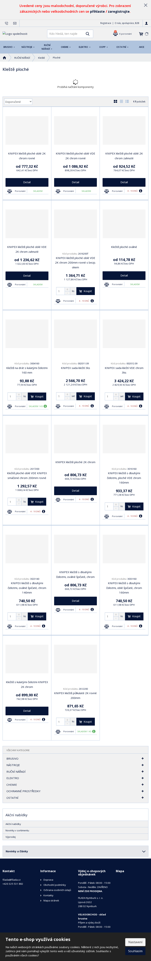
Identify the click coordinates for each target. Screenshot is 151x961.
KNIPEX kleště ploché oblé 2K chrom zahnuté (124, 156)
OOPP (102, 47)
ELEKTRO (84, 47)
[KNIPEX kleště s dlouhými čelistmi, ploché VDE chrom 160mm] (124, 439)
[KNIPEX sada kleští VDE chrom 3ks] (124, 334)
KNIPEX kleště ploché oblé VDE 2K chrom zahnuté (27, 249)
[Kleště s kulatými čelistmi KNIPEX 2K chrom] (27, 659)
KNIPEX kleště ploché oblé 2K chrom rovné (27, 156)
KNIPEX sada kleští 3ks (75, 368)
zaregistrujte (119, 11)
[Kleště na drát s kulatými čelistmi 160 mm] (27, 334)
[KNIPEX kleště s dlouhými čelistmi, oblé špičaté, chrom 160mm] (124, 549)
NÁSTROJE (27, 47)
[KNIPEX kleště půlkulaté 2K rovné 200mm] (75, 659)
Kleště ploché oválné (124, 247)
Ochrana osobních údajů (57, 890)
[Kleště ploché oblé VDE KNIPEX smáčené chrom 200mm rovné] (27, 439)
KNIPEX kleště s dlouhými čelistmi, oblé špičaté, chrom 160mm (124, 587)
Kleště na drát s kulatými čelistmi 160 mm (27, 370)
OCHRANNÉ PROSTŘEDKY (23, 791)
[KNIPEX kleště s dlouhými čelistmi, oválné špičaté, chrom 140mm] (27, 549)
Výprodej (11, 837)
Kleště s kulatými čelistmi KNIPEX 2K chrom (27, 684)
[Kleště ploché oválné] (124, 224)
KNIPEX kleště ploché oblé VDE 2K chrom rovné (75, 156)
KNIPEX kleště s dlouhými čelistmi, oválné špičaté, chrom (75, 574)
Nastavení (135, 942)
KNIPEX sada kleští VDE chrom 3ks (124, 370)
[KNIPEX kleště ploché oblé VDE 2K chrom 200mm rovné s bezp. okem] (75, 224)
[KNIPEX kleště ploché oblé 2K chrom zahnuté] (124, 130)
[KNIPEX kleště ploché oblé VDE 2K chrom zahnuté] (27, 224)
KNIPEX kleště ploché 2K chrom (75, 462)
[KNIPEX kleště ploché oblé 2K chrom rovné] (27, 130)
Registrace (105, 23)
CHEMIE (65, 47)
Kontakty (48, 895)
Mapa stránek (51, 900)
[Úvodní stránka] (15, 33)
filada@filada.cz (12, 879)
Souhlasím (135, 951)
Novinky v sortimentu (17, 830)
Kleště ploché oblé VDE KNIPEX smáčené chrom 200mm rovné (27, 475)
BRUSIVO (8, 47)
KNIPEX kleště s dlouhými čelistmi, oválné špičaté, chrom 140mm (27, 587)
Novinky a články (17, 851)
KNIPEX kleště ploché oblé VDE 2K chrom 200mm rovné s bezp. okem (75, 262)
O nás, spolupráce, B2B (127, 23)
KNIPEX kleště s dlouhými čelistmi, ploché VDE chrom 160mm (124, 477)
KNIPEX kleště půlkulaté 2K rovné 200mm (75, 695)
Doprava (48, 879)
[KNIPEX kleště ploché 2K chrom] (75, 439)
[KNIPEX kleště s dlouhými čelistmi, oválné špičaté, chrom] (75, 549)
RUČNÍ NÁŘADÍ (46, 47)
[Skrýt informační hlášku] (145, 5)
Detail (27, 182)
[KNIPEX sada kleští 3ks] (75, 334)
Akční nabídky (13, 824)
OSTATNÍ (121, 47)
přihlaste (97, 11)
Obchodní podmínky (54, 885)
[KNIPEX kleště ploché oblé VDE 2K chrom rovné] (75, 130)
